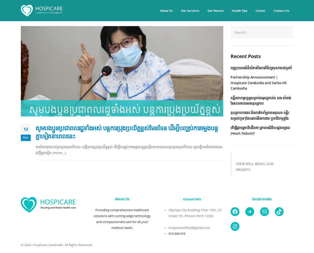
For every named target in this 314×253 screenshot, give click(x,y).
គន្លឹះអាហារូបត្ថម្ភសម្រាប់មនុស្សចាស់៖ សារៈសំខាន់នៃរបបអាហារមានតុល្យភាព (261, 100)
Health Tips (240, 11)
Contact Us (281, 11)
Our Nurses (216, 11)
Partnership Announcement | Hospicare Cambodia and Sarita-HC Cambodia (259, 83)
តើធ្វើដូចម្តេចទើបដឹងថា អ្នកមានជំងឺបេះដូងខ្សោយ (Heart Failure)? (260, 130)
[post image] (122, 71)
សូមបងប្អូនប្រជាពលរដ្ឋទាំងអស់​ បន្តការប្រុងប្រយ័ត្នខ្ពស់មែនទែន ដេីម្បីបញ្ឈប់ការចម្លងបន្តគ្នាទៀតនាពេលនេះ (127, 132)
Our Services (190, 11)
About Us (166, 11)
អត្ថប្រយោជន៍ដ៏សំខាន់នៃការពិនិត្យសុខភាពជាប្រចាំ (261, 67)
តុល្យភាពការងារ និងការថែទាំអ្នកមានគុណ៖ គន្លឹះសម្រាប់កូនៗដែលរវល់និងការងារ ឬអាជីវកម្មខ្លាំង (260, 115)
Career (260, 11)
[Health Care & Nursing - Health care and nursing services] (42, 11)
